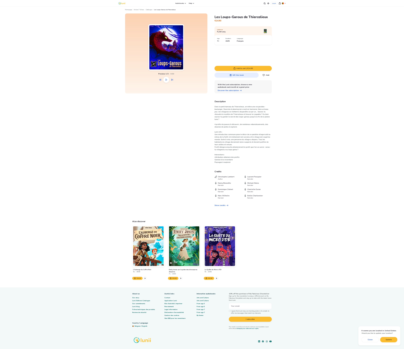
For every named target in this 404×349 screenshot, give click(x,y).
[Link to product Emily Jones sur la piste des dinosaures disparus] (184, 246)
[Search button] (264, 3)
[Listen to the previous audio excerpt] (160, 79)
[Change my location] (284, 3)
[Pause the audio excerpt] (166, 80)
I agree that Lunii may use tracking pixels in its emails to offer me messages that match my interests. (250, 312)
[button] (268, 3)
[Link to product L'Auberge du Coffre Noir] (148, 246)
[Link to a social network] (259, 341)
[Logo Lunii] (122, 3)
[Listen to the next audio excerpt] (172, 79)
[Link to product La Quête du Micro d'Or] (220, 246)
